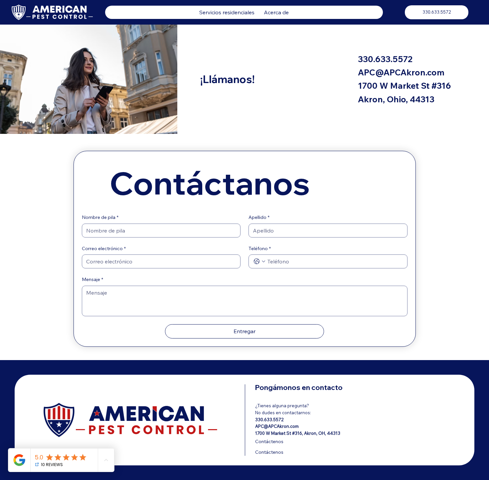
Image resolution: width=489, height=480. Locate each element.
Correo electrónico (104, 248)
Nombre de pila (100, 217)
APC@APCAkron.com (401, 72)
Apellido (258, 217)
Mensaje (92, 279)
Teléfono (259, 248)
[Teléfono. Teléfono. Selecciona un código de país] (259, 261)
